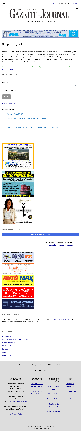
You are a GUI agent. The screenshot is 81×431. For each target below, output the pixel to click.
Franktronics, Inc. (44, 428)
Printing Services (70, 399)
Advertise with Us (53, 411)
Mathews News (8, 346)
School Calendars (14, 122)
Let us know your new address (61, 245)
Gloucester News (8, 342)
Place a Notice (53, 394)
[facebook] (40, 370)
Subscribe (74, 3)
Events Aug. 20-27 (15, 114)
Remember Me (10, 90)
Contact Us (6, 355)
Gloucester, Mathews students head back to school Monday (32, 127)
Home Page (6, 336)
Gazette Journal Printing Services (15, 339)
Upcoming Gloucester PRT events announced (26, 118)
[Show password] (76, 86)
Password (5, 82)
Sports (4, 352)
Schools (5, 349)
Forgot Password (8, 103)
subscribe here (7, 69)
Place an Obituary (53, 399)
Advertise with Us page (62, 319)
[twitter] (35, 370)
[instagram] (45, 370)
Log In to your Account (40, 234)
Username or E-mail (9, 74)
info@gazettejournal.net (17, 401)
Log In (54, 3)
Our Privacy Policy (15, 414)
